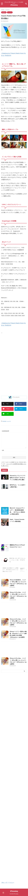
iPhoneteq (14, 5)
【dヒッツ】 (4, 882)
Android (4, 421)
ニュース (9, 421)
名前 (3, 450)
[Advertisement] (14, 351)
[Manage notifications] (3, 893)
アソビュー (11, 882)
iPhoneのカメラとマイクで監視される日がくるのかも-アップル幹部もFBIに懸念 (17, 477)
